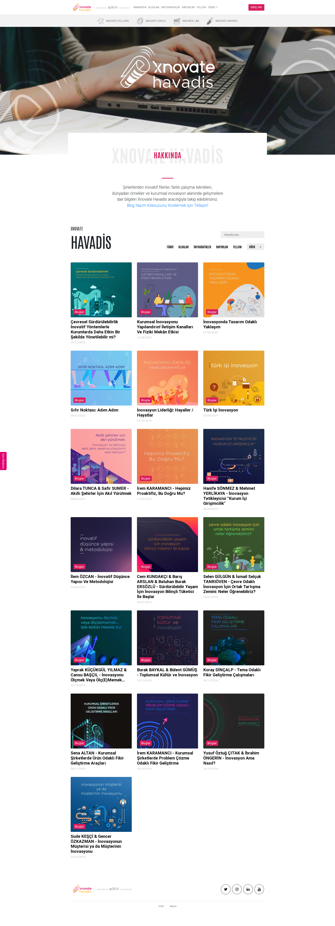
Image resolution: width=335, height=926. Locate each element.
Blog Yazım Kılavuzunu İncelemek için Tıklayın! (167, 205)
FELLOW (201, 7)
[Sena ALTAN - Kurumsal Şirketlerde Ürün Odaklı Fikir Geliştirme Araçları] (101, 721)
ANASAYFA (139, 7)
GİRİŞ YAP (256, 7)
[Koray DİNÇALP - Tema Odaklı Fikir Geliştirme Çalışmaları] (233, 637)
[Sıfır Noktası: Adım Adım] (101, 378)
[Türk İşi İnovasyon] (233, 378)
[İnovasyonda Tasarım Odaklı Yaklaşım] (233, 289)
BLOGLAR (153, 7)
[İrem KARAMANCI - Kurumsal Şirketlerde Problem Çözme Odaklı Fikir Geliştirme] (167, 721)
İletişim (173, 906)
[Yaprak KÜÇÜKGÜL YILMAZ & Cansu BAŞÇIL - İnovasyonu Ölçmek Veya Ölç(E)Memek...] (101, 637)
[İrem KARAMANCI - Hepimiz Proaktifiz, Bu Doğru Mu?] (167, 456)
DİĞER (211, 7)
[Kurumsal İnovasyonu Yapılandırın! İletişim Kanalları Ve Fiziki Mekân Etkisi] (167, 289)
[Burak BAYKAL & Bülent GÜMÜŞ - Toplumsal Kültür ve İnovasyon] (167, 637)
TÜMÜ (170, 247)
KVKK (161, 906)
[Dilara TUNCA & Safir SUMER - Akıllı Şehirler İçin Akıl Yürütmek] (101, 456)
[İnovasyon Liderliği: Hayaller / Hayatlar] (167, 378)
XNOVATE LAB (190, 20)
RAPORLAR (188, 7)
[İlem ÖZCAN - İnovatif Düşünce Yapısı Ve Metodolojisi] (101, 544)
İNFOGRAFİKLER (170, 7)
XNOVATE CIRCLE (156, 20)
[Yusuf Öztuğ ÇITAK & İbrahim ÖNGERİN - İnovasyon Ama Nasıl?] (233, 721)
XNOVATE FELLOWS (117, 20)
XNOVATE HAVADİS (226, 20)
